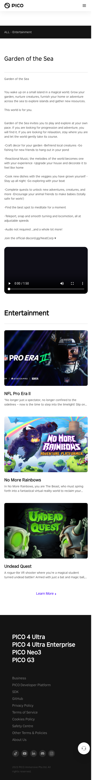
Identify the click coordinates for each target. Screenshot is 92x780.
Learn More (45, 593)
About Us (19, 739)
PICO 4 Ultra (28, 637)
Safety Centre (22, 726)
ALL (7, 32)
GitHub (17, 698)
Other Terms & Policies (29, 733)
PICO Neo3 (26, 652)
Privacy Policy (22, 705)
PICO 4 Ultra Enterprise (43, 644)
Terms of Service (25, 712)
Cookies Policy (23, 719)
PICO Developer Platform (31, 685)
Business (19, 678)
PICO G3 (23, 660)
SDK (15, 692)
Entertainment (22, 32)
